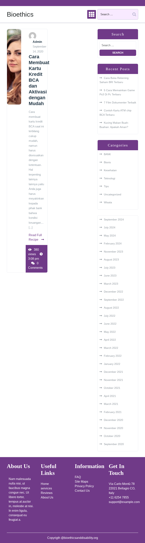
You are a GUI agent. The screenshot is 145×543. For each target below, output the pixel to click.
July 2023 (109, 267)
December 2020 (113, 419)
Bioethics (20, 14)
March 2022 (111, 347)
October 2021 (112, 387)
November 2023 (113, 251)
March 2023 (111, 283)
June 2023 (110, 275)
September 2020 (114, 444)
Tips (106, 186)
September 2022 (114, 299)
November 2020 (113, 428)
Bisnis (107, 162)
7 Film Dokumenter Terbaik (120, 102)
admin (37, 41)
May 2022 (110, 331)
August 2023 (111, 259)
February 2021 (113, 412)
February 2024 (113, 243)
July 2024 (109, 227)
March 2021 (111, 403)
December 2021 (113, 371)
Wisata (108, 202)
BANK (107, 154)
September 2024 (114, 219)
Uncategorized (112, 194)
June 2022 (110, 323)
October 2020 (112, 435)
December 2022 (113, 291)
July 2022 (109, 315)
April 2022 (110, 339)
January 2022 (112, 363)
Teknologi (109, 178)
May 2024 (110, 235)
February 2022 (113, 355)
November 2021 (113, 379)
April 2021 (110, 395)
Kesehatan (110, 170)
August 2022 (111, 307)
